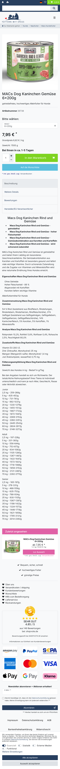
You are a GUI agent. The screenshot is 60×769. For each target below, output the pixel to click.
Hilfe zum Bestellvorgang (17, 596)
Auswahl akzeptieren (30, 763)
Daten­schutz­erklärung (32, 720)
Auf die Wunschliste (30, 167)
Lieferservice (11, 599)
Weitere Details (11, 192)
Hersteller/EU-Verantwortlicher (18, 209)
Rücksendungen (13, 603)
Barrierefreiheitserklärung (20, 729)
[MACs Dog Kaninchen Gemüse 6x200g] (30, 62)
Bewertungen (10, 200)
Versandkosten (26, 174)
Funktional (12, 748)
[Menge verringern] (11, 160)
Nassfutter (35, 26)
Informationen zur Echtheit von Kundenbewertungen (30, 642)
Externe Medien (44, 745)
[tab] (30, 183)
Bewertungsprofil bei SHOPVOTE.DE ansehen (30, 636)
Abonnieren (29, 707)
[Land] (41, 2)
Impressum (12, 720)
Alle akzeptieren (30, 757)
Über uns (9, 584)
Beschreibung (10, 183)
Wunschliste (11, 593)
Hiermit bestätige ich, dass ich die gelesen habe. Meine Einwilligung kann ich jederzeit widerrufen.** (30, 699)
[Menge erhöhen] (11, 156)
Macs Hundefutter (48, 26)
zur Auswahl (39, 552)
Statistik (26, 745)
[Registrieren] (8, 2)
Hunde (25, 26)
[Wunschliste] (45, 2)
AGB (49, 720)
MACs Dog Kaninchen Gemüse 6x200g (38, 540)
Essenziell (11, 745)
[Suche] (54, 8)
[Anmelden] (3, 2)
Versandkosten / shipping (17, 587)
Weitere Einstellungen (12, 751)
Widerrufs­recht (43, 729)
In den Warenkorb (35, 157)
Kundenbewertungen (15, 590)
